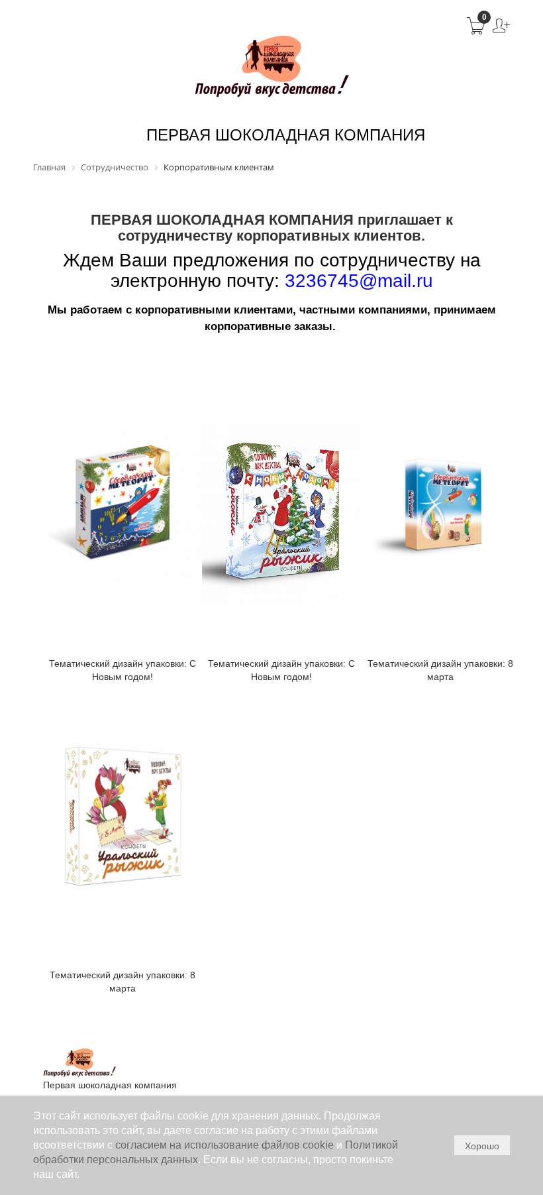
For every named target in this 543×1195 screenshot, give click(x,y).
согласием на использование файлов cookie (224, 1145)
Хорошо (482, 1146)
